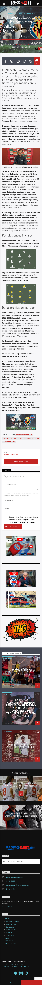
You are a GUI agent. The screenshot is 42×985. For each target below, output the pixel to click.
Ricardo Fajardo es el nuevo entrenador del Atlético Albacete (21, 814)
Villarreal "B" (9, 442)
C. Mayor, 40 (10, 889)
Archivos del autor (21, 462)
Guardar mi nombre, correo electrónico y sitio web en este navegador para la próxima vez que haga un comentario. (23, 517)
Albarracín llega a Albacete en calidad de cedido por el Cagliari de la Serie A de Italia (21, 744)
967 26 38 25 (10, 881)
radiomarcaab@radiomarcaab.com (18, 885)
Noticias (7, 918)
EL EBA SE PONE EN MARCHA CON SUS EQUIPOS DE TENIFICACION (21, 671)
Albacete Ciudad (11, 924)
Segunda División (31, 438)
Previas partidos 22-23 (12, 438)
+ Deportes (7, 658)
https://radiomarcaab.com (15, 877)
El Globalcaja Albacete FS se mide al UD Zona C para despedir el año (21, 785)
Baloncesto (10, 927)
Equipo (7, 938)
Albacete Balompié (14, 14)
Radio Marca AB (23, 44)
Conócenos (6, 906)
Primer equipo (29, 14)
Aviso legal (9, 965)
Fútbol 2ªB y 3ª (11, 930)
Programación (9, 941)
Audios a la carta (10, 943)
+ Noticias (7, 695)
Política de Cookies (21, 967)
